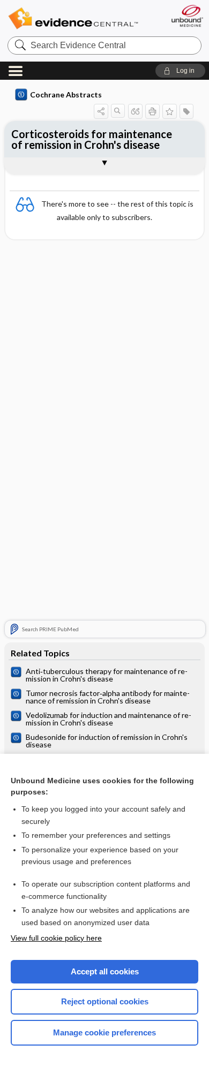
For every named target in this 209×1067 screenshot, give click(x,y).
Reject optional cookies (104, 1001)
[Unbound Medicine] (186, 16)
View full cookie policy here (56, 938)
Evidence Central (73, 18)
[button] (180, 71)
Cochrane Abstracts (66, 94)
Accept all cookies (105, 971)
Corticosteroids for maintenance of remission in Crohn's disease (91, 139)
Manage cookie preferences (104, 1032)
